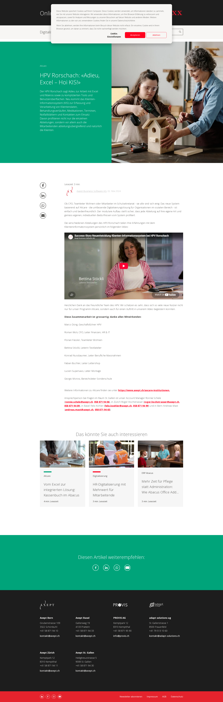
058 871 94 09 (72, 405)
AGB (164, 696)
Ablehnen (156, 35)
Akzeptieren (135, 35)
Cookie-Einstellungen (114, 35)
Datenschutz (177, 696)
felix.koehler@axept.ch (118, 405)
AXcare (43, 65)
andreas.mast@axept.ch (79, 409)
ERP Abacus (147, 473)
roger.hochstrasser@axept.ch (161, 401)
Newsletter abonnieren (131, 696)
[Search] (180, 32)
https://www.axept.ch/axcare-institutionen (143, 390)
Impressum (152, 696)
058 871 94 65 (102, 409)
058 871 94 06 (101, 401)
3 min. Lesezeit (100, 501)
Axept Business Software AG (91, 191)
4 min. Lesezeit (51, 501)
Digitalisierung (100, 476)
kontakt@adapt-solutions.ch (164, 635)
